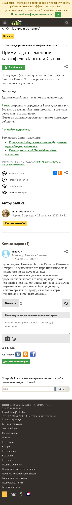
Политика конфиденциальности (19, 473)
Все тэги (6, 460)
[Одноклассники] (60, 173)
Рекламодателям (11, 487)
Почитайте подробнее (15, 129)
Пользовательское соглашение (19, 469)
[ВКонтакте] (55, 173)
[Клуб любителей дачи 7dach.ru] (16, 22)
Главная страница (11, 419)
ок (58, 14)
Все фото (7, 446)
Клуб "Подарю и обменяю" (21, 28)
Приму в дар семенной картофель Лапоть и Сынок (32, 45)
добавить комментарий (15, 361)
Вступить (8, 36)
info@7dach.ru (18, 412)
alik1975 (17, 251)
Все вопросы (9, 451)
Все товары (8, 442)
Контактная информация (15, 478)
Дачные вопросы (11, 433)
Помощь (6, 437)
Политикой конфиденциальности (31, 14)
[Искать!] (66, 22)
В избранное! (15, 67)
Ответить (10, 303)
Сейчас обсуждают (12, 428)
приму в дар (42, 162)
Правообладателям (12, 482)
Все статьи (8, 455)
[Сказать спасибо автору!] (66, 303)
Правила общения (12, 464)
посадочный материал (13, 164)
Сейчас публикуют (12, 424)
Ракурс (6, 105)
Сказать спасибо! (15, 223)
